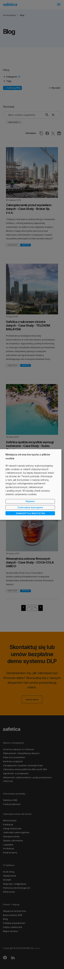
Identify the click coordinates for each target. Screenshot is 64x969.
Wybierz (30, 501)
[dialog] (30, 484)
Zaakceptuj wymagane (30, 507)
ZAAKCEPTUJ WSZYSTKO (30, 513)
